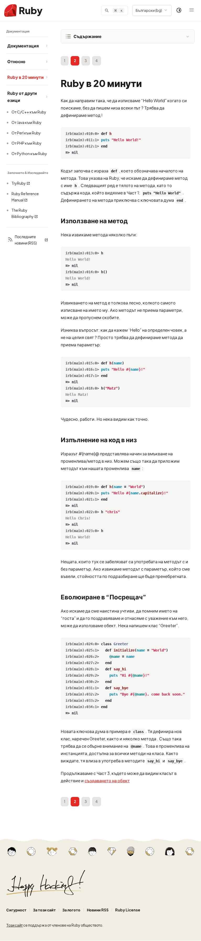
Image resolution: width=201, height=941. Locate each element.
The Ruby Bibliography (23, 213)
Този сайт (14, 925)
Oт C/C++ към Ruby (29, 112)
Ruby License (127, 910)
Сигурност (16, 910)
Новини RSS (98, 910)
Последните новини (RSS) (26, 239)
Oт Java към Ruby (27, 122)
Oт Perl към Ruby (26, 132)
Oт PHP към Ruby (27, 143)
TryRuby (19, 183)
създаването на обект (107, 780)
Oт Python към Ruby (29, 153)
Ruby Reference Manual (25, 196)
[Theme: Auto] (179, 10)
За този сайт (44, 910)
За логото (71, 910)
